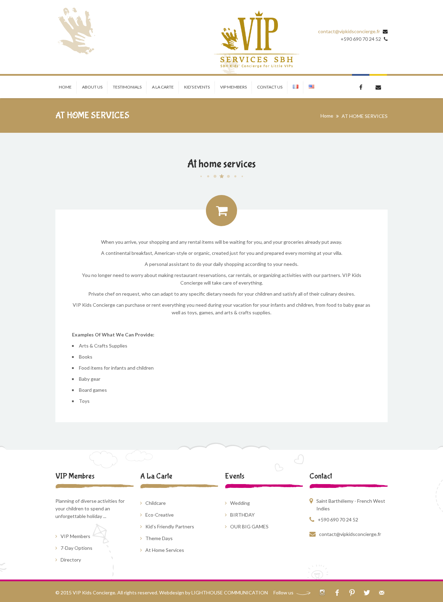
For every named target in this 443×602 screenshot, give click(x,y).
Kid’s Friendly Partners (169, 526)
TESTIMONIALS (127, 87)
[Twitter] (367, 592)
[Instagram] (322, 592)
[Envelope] (382, 592)
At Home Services (164, 550)
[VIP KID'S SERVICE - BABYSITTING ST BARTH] (256, 39)
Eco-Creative (159, 515)
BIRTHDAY (242, 515)
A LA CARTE (163, 87)
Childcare (155, 503)
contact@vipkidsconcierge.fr (349, 31)
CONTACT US (269, 87)
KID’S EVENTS (197, 87)
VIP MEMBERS (233, 87)
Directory (71, 560)
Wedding (240, 503)
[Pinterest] (352, 592)
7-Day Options (76, 548)
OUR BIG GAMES (249, 526)
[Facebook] (337, 592)
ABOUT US (92, 87)
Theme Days (159, 538)
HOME (65, 87)
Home (326, 116)
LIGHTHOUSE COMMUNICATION (229, 592)
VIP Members (75, 536)
